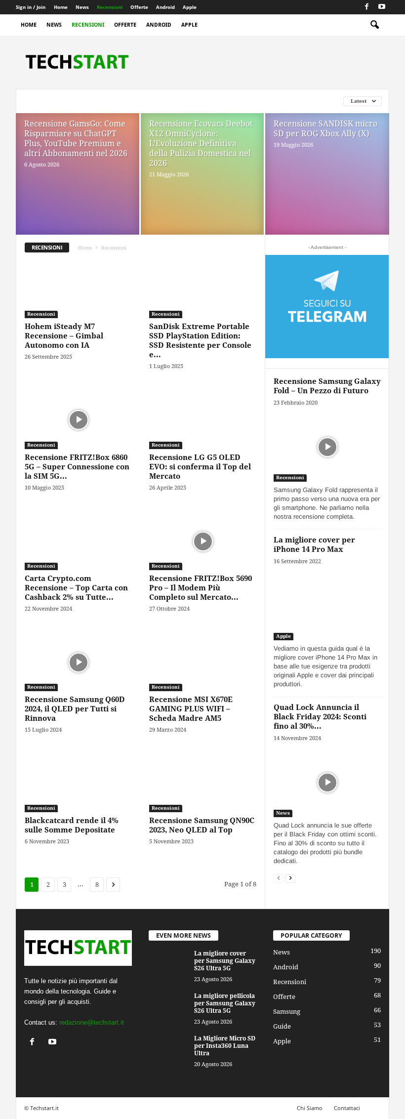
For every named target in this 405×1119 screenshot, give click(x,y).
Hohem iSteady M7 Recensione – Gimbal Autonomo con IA (64, 336)
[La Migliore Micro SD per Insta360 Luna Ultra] (168, 1050)
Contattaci (347, 1108)
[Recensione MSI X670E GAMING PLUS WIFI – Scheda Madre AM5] (203, 662)
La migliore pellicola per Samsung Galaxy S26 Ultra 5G (224, 1003)
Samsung (286, 1011)
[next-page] (290, 877)
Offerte (139, 7)
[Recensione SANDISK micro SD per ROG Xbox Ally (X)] (327, 185)
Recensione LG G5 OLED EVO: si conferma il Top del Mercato (200, 467)
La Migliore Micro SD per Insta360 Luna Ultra (224, 1046)
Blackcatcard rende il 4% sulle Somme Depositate (72, 825)
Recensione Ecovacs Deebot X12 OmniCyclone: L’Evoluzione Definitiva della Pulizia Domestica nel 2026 (201, 143)
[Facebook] (366, 7)
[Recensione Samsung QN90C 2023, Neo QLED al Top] (203, 783)
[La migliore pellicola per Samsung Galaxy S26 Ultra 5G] (168, 1007)
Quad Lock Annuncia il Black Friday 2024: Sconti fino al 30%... (320, 717)
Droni (100, 101)
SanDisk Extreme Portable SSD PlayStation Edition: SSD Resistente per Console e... (200, 340)
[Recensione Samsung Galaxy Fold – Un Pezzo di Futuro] (327, 447)
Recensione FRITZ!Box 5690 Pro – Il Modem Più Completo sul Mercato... (200, 588)
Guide (128, 101)
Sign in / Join (30, 7)
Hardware (164, 101)
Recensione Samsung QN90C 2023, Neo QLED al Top (201, 825)
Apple (190, 7)
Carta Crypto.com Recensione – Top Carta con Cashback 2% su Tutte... (76, 588)
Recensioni (109, 7)
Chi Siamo (310, 1108)
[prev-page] (279, 877)
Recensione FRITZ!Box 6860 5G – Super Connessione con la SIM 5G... (77, 467)
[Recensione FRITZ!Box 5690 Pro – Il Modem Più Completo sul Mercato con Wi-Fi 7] (203, 541)
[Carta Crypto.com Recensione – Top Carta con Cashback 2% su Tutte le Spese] (78, 541)
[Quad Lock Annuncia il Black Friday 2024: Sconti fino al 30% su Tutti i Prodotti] (327, 782)
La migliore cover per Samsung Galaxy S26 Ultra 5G (224, 961)
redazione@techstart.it (91, 1022)
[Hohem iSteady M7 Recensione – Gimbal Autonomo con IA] (78, 289)
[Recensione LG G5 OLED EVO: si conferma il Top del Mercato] (203, 420)
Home (61, 7)
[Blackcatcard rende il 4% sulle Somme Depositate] (78, 783)
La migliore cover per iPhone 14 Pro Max (314, 545)
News (82, 7)
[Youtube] (382, 7)
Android (165, 7)
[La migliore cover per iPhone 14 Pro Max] (327, 605)
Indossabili (209, 101)
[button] (374, 25)
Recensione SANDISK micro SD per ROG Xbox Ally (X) (325, 128)
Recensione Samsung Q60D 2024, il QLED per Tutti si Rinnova (75, 709)
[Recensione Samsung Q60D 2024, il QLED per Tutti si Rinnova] (78, 662)
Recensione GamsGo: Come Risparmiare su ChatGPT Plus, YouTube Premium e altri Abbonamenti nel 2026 (75, 138)
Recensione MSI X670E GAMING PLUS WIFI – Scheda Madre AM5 (191, 709)
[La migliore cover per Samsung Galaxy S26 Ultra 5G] (168, 965)
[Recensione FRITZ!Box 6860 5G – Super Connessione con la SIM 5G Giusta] (78, 420)
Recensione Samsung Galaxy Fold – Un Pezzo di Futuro (327, 386)
